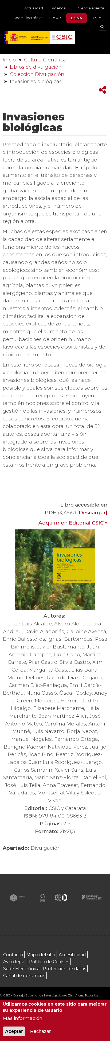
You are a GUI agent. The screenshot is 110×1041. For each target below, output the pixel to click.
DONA (76, 18)
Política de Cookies (49, 961)
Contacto (13, 954)
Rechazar (40, 1031)
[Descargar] (92, 512)
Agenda (59, 8)
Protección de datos (64, 968)
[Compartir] (102, 90)
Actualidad (33, 8)
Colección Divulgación (37, 74)
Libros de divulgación (36, 67)
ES (95, 18)
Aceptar (14, 1031)
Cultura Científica (45, 60)
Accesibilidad (72, 954)
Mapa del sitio (40, 954)
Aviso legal (14, 961)
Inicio (9, 60)
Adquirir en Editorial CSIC (71, 523)
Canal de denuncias (24, 975)
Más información (22, 1018)
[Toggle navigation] (102, 30)
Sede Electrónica (28, 18)
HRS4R (55, 18)
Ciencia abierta (91, 8)
